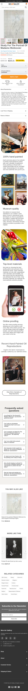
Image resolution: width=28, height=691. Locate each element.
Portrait (21, 588)
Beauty (12, 577)
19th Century (4, 577)
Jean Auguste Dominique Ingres (8, 51)
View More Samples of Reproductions (14, 393)
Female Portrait (5, 585)
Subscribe (14, 618)
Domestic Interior (5, 580)
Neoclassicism (13, 588)
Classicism (19, 577)
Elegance (15, 580)
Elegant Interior (5, 583)
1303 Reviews (9, 55)
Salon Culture (4, 594)
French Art (4, 588)
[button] (4, 371)
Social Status (14, 594)
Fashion (13, 583)
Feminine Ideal (15, 585)
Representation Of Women (14, 591)
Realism (3, 591)
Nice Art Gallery (14, 4)
